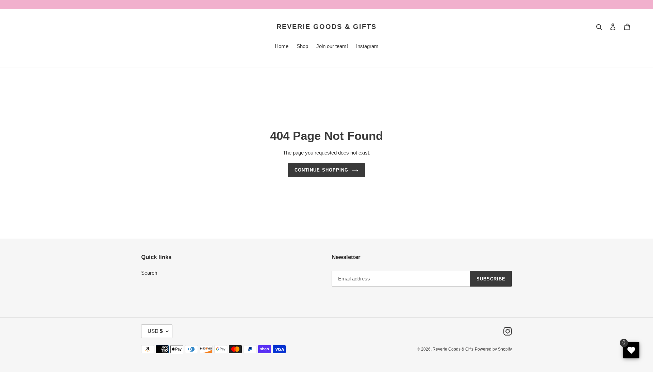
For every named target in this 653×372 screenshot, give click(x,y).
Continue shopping (321, 170)
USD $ (155, 331)
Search (149, 273)
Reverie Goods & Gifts (326, 26)
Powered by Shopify (493, 349)
